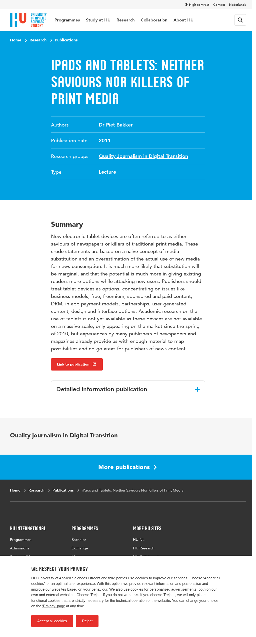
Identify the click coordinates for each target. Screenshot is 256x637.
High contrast (199, 4)
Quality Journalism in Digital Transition (143, 156)
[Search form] (240, 20)
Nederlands (237, 4)
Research (125, 19)
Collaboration (154, 19)
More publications (124, 467)
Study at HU (98, 19)
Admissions (19, 548)
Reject (87, 621)
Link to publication (73, 364)
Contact (219, 4)
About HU (184, 19)
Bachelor (79, 539)
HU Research (143, 548)
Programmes (67, 19)
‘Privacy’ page (53, 606)
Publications (66, 39)
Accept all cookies (52, 621)
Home (15, 39)
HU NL (138, 539)
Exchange (80, 548)
